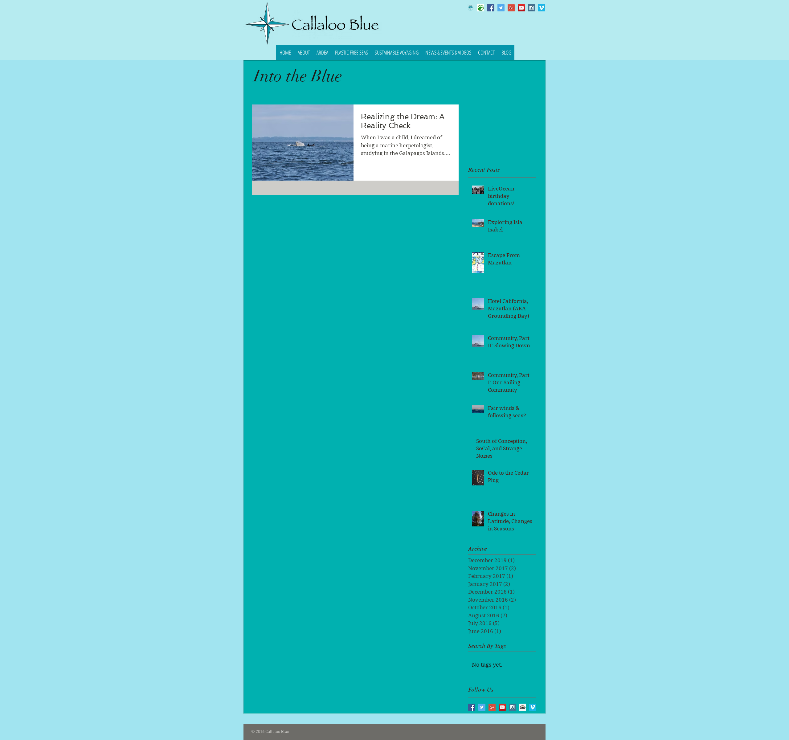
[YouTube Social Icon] (521, 7)
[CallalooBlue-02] (470, 7)
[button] (303, 52)
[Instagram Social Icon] (531, 7)
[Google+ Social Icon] (511, 7)
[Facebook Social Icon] (490, 7)
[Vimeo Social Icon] (541, 7)
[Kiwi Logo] (480, 7)
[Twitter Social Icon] (501, 7)
